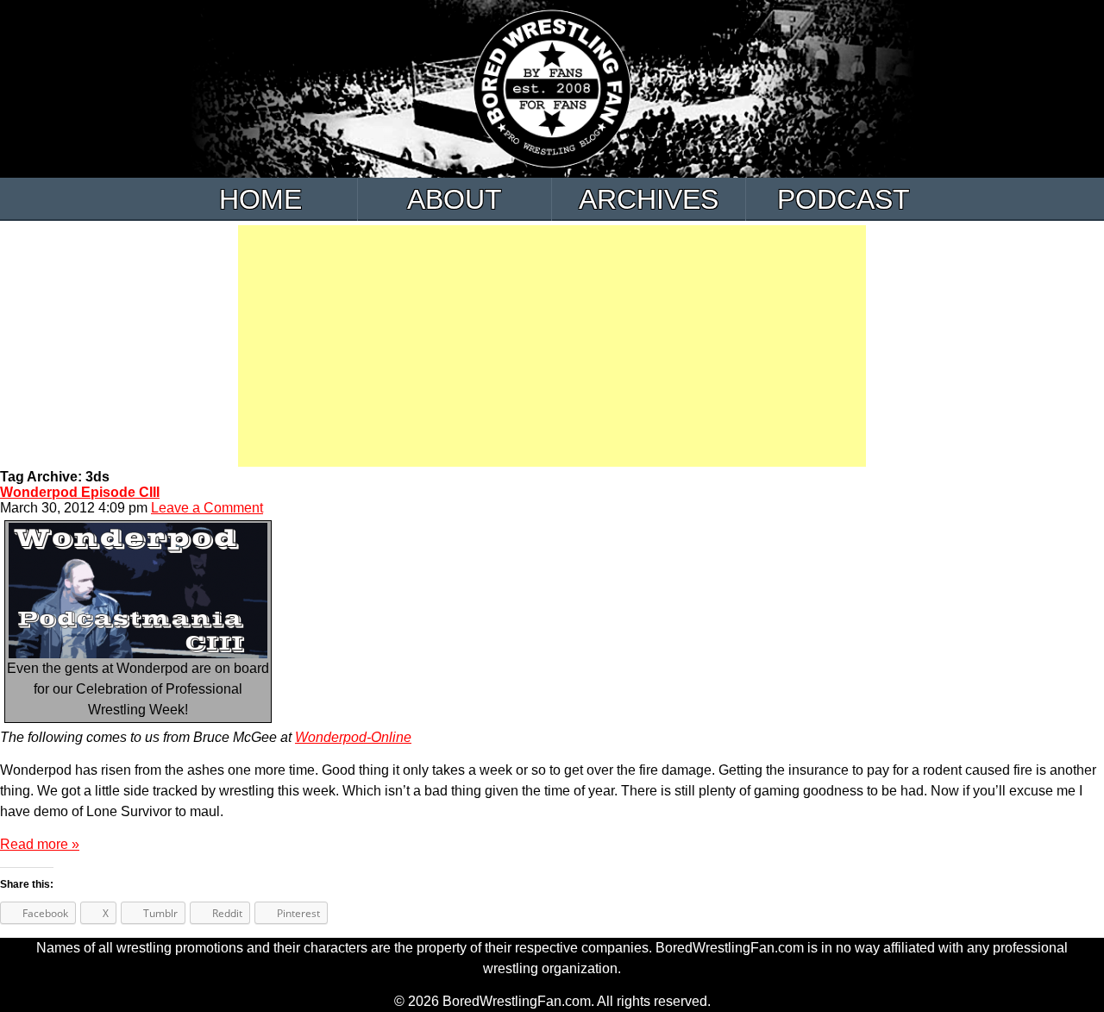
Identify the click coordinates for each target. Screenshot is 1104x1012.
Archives (648, 199)
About (454, 199)
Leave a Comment (207, 507)
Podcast (843, 199)
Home (260, 199)
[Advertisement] (552, 346)
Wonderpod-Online (353, 737)
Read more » (39, 844)
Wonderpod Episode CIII (80, 492)
